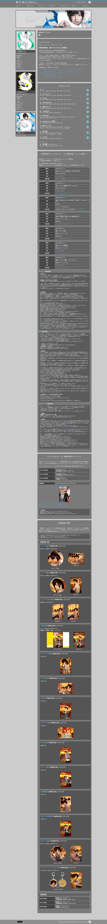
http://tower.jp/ (68, 426)
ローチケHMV (81, 209)
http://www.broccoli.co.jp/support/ (47, 399)
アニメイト (42, 271)
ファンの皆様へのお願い (80, 2)
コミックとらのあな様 (46, 599)
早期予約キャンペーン (72, 71)
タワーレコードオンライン (72, 178)
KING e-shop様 (45, 841)
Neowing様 (44, 742)
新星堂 (49, 816)
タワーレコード (43, 403)
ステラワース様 (45, 722)
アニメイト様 (44, 546)
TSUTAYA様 (44, 678)
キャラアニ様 (44, 767)
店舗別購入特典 (50, 75)
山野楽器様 (43, 791)
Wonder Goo (44, 816)
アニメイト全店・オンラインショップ (64, 193)
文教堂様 (43, 625)
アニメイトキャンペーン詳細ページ (53, 504)
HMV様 (42, 698)
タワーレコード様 (45, 653)
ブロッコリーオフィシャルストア (49, 867)
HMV (41, 331)
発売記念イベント (50, 71)
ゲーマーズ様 (44, 572)
